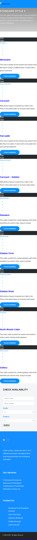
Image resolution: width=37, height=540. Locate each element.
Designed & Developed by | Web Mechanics (20, 538)
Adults (5, 408)
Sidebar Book (7, 291)
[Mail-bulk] (12, 531)
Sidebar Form (7, 253)
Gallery (3, 367)
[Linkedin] (8, 531)
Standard (4, 215)
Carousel (4, 101)
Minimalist (5, 60)
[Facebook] (5, 531)
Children (6, 417)
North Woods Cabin (10, 329)
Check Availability (10, 76)
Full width (5, 136)
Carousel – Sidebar (9, 177)
